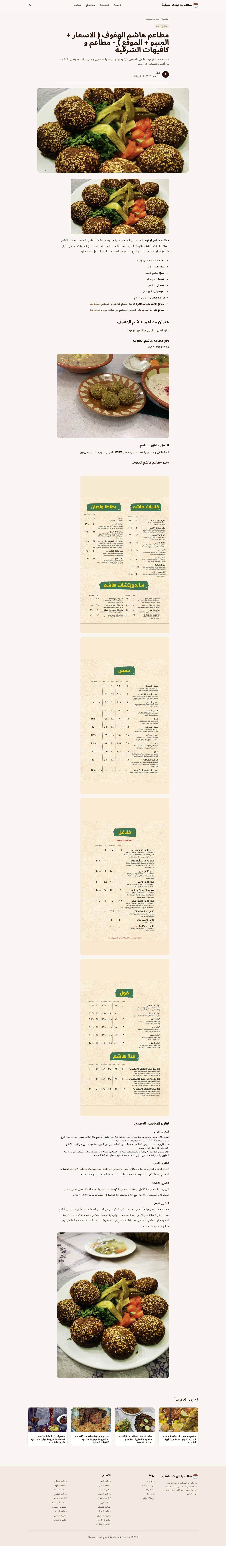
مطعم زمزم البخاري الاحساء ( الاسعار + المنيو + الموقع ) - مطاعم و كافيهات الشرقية (92, 1439)
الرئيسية (117, 4)
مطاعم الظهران (104, 1511)
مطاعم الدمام (105, 1485)
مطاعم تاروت (61, 1511)
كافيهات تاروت (60, 1519)
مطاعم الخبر (105, 1481)
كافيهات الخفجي (59, 1506)
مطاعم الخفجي (60, 1494)
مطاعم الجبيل (105, 1502)
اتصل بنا (77, 4)
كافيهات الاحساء (104, 1519)
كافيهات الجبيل (104, 1515)
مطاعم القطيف (104, 1506)
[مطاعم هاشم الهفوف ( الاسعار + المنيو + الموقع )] (113, 206)
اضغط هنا (95, 303)
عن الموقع (90, 4)
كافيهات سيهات (60, 1498)
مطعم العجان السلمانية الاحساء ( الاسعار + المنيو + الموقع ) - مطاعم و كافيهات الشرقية (48, 1439)
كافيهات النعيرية (60, 1515)
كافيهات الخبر (105, 1489)
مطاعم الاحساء (104, 1494)
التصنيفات (104, 4)
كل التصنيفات (148, 1485)
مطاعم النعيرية (60, 1489)
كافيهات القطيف (103, 1524)
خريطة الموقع (149, 1498)
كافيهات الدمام (104, 1498)
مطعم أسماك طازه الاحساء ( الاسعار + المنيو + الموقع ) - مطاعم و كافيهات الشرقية (135, 1439)
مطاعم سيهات (60, 1481)
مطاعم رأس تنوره (59, 1502)
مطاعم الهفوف (152, 19)
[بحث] (30, 5)
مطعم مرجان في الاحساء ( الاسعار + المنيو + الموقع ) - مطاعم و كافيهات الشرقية (179, 1439)
